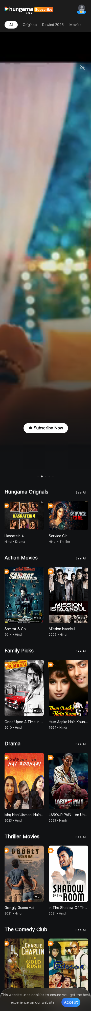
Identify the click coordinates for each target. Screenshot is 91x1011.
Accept (71, 1002)
